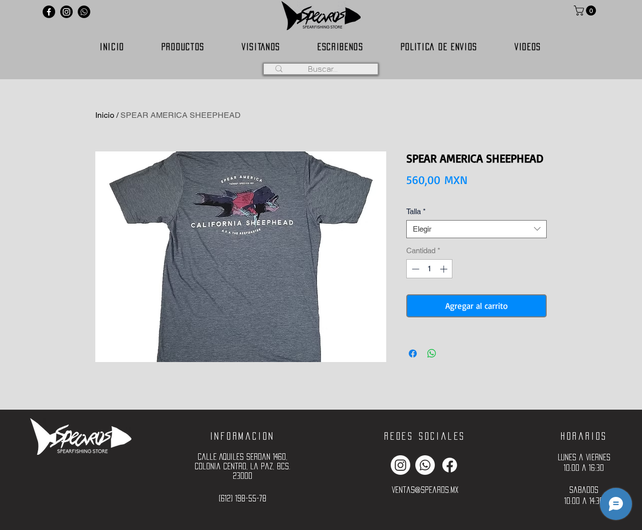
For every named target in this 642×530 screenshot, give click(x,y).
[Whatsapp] (84, 12)
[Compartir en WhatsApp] (432, 353)
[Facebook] (49, 12)
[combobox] (476, 229)
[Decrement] (414, 269)
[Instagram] (66, 12)
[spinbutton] (429, 269)
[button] (586, 11)
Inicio (104, 115)
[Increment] (444, 269)
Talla (416, 211)
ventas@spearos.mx (425, 489)
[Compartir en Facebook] (413, 353)
